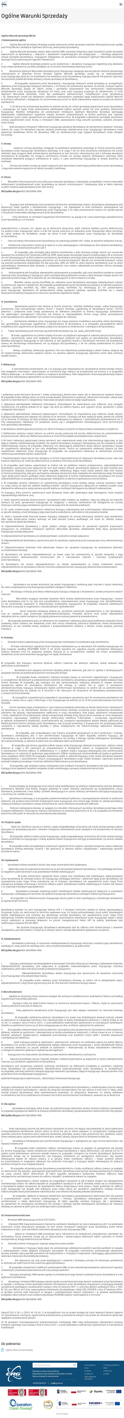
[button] (121, 4)
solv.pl (65, 1414)
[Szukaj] (74, 1365)
